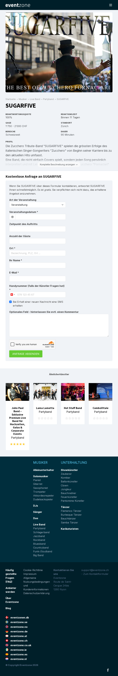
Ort (12, 248)
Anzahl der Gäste (19, 236)
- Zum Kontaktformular (94, 573)
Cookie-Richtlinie (33, 570)
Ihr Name (15, 260)
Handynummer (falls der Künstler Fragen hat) (37, 287)
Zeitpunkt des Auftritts (23, 224)
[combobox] (37, 253)
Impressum (29, 573)
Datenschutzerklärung (36, 593)
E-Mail (14, 272)
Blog (8, 608)
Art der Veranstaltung (22, 199)
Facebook (108, 670)
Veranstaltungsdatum (23, 211)
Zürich (64, 126)
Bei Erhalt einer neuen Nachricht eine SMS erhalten (38, 303)
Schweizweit (13, 134)
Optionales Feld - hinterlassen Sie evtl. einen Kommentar (44, 311)
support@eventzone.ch (95, 570)
